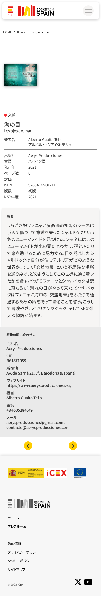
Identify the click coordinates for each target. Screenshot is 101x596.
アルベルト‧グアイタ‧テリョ (49, 144)
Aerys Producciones (45, 155)
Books (21, 32)
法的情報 (14, 543)
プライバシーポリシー (23, 552)
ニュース (14, 517)
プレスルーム (17, 526)
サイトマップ (16, 569)
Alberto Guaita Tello (45, 139)
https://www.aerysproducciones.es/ (39, 385)
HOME (7, 32)
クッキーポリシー (20, 560)
